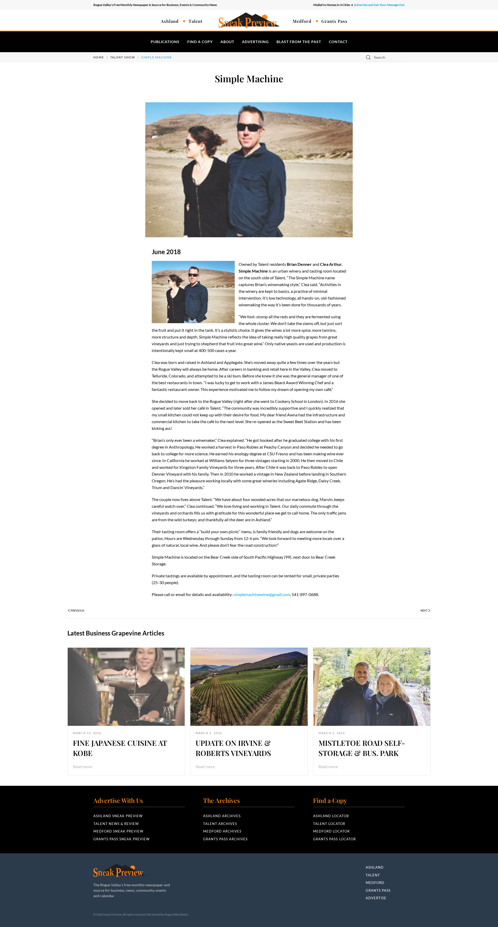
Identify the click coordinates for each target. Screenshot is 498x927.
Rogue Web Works (176, 914)
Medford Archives (222, 831)
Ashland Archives (222, 816)
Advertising (255, 41)
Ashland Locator (331, 816)
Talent (196, 21)
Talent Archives (220, 824)
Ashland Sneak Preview (118, 816)
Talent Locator (329, 824)
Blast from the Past (298, 41)
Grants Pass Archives (225, 839)
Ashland (170, 21)
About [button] (227, 41)
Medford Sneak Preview (118, 831)
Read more (82, 766)
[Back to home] (249, 20)
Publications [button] (165, 41)
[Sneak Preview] (119, 869)
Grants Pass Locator (334, 839)
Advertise (376, 898)
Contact (338, 41)
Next (423, 610)
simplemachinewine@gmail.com (261, 594)
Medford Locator (331, 831)
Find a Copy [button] (200, 41)
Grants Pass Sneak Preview (121, 839)
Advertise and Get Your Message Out (379, 5)
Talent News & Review (116, 824)
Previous (77, 610)
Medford (302, 21)
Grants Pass (334, 21)
